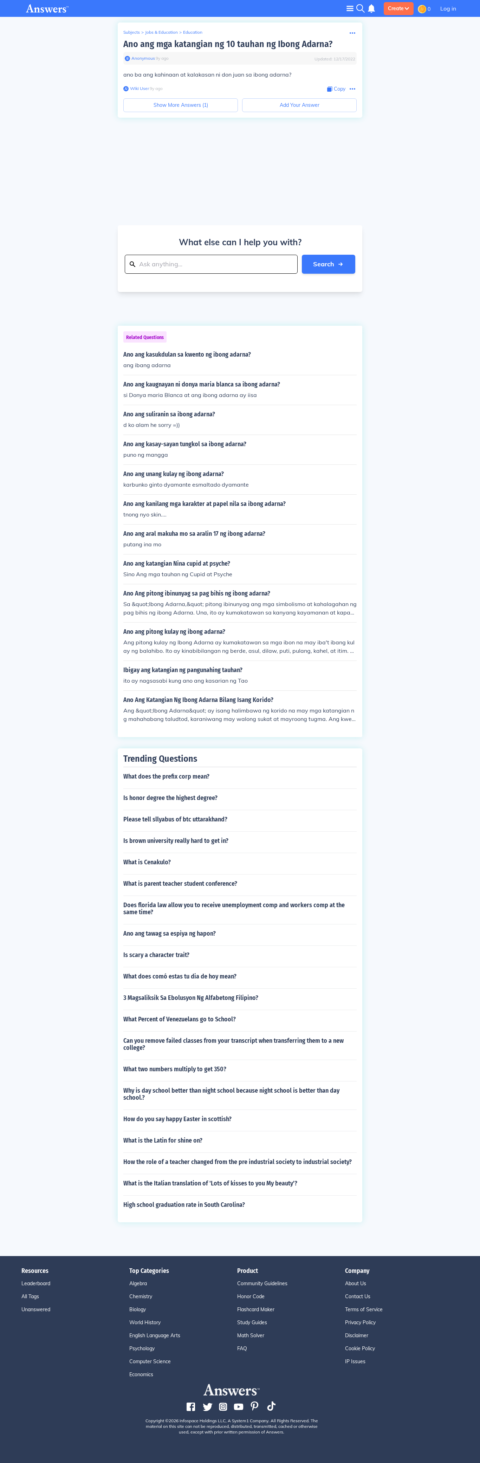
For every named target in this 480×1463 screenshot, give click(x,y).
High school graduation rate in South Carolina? (184, 1205)
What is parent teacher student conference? (180, 883)
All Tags (30, 1296)
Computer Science (150, 1361)
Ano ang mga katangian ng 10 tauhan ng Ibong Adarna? (227, 44)
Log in (448, 8)
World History (145, 1322)
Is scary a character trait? (156, 955)
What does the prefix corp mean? (166, 776)
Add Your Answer (299, 105)
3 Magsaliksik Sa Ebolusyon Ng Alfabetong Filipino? (190, 998)
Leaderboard (35, 1283)
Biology (137, 1309)
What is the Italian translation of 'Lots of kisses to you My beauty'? (210, 1183)
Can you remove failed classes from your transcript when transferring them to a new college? (233, 1044)
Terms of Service (364, 1309)
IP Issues (355, 1361)
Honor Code (251, 1296)
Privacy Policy (360, 1322)
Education (192, 32)
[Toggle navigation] (349, 8)
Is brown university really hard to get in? (175, 841)
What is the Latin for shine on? (162, 1140)
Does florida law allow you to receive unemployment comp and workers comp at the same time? (234, 908)
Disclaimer (356, 1335)
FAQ (242, 1348)
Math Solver (250, 1335)
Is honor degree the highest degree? (170, 798)
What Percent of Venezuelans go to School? (179, 1019)
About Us (355, 1283)
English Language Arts (154, 1335)
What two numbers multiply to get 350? (174, 1069)
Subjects (131, 32)
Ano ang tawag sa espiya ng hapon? (169, 933)
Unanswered (35, 1309)
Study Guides (252, 1322)
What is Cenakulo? (147, 862)
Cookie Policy (360, 1348)
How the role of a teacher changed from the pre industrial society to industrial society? (237, 1162)
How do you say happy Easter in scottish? (177, 1119)
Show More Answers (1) (181, 105)
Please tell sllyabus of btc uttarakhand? (175, 819)
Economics (141, 1374)
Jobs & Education (161, 32)
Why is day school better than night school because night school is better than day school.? (231, 1094)
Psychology (142, 1348)
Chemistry (140, 1296)
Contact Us (357, 1296)
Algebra (138, 1283)
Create (396, 8)
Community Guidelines (262, 1283)
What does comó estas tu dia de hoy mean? (179, 976)
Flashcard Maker (255, 1309)
